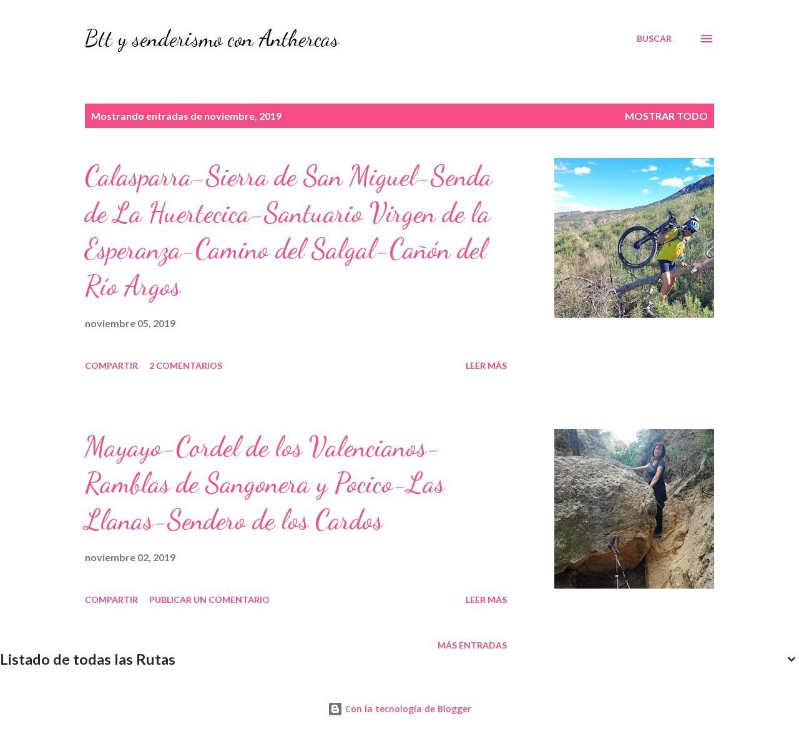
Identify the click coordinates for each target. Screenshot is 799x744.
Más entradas (472, 645)
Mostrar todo (666, 116)
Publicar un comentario (209, 599)
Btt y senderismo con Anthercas (212, 38)
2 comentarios (185, 365)
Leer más (486, 365)
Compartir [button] (111, 365)
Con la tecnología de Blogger (407, 709)
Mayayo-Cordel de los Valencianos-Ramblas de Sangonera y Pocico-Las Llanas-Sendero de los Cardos (264, 483)
